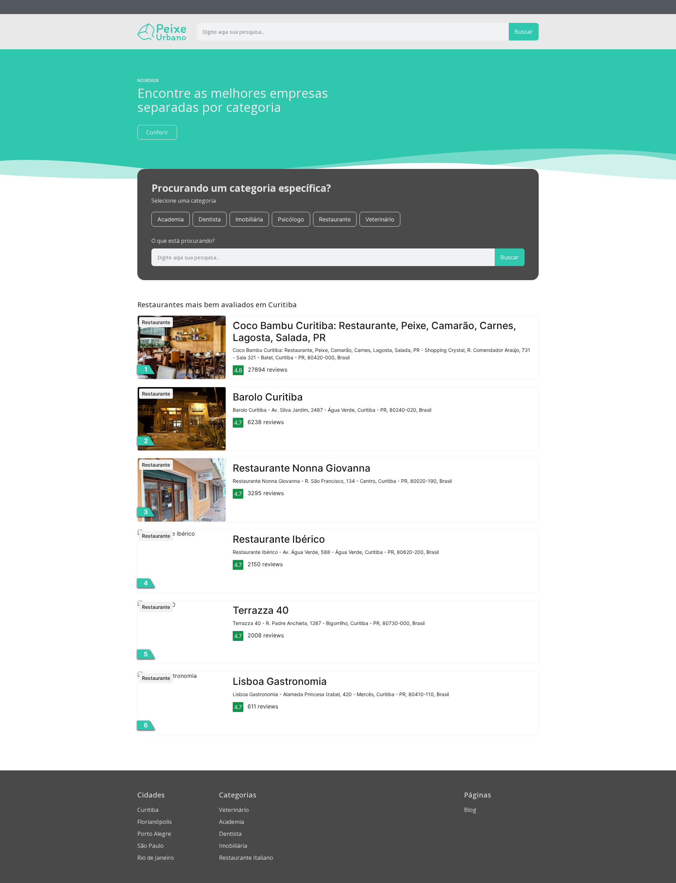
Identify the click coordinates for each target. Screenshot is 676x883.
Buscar (523, 32)
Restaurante (335, 219)
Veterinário (379, 219)
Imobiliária (249, 219)
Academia (170, 219)
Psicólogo (291, 219)
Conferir (157, 132)
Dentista (210, 219)
